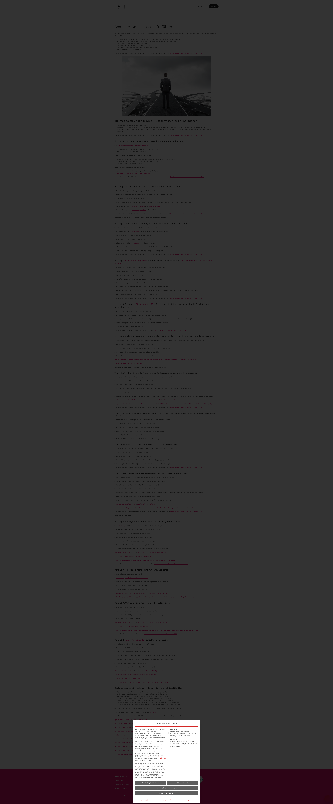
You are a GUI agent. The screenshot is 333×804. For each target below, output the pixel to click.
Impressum (190, 800)
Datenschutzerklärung (155, 757)
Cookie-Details (144, 800)
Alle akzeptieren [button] (182, 783)
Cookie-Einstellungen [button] (166, 793)
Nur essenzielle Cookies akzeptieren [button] (166, 788)
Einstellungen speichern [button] (150, 783)
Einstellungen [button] (162, 758)
